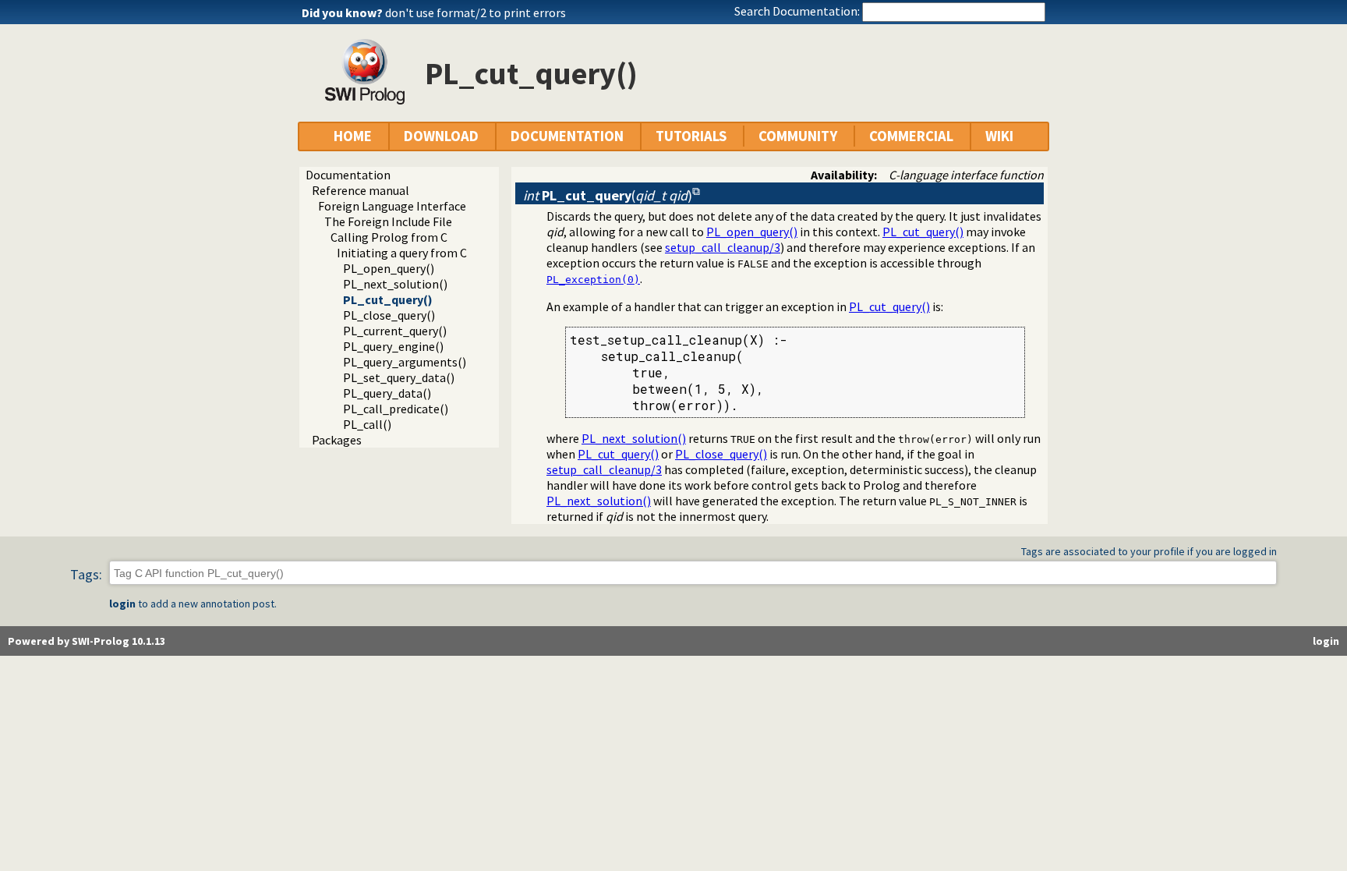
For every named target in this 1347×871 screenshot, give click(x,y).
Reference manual (360, 190)
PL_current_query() (395, 330)
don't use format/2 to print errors (475, 12)
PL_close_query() (389, 315)
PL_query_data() (387, 393)
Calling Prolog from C (389, 237)
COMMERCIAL (911, 136)
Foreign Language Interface (392, 206)
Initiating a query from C (402, 252)
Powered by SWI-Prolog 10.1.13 (86, 641)
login (122, 604)
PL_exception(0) (593, 279)
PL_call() (367, 424)
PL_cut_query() (388, 299)
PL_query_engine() (393, 346)
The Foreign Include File (388, 221)
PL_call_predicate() (395, 408)
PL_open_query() (388, 268)
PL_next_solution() (395, 284)
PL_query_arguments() (404, 362)
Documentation (348, 174)
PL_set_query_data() (398, 377)
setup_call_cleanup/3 (722, 247)
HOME (353, 136)
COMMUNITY (797, 136)
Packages (337, 440)
